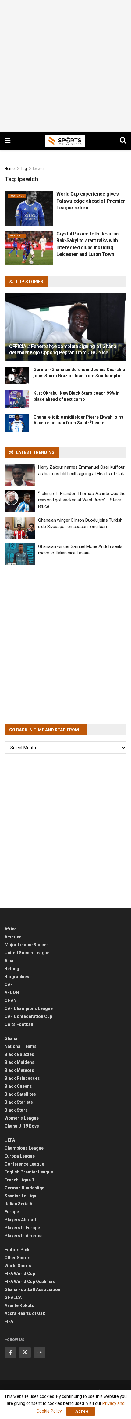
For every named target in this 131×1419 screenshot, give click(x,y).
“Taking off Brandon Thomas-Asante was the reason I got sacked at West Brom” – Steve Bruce (82, 500)
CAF (9, 984)
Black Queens (18, 1086)
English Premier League (29, 1171)
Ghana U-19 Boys (22, 1126)
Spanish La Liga (20, 1195)
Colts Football (19, 1024)
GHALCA (13, 1297)
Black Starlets (19, 1102)
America (13, 936)
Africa (11, 928)
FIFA (9, 1321)
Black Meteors (19, 1070)
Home (10, 169)
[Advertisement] (65, 66)
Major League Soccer (26, 944)
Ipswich (39, 169)
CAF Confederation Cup (28, 1016)
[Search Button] (123, 141)
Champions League (24, 1148)
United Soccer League (27, 952)
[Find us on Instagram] (39, 1352)
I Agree (81, 1411)
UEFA (10, 1140)
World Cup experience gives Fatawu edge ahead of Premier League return (90, 201)
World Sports (18, 1265)
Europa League (20, 1156)
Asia (9, 960)
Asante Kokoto (19, 1305)
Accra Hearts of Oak (25, 1313)
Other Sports (17, 1257)
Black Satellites (20, 1094)
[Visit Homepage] (65, 141)
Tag (24, 169)
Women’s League (22, 1118)
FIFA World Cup (20, 1273)
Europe (12, 1211)
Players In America (24, 1235)
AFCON (12, 992)
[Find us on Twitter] (25, 1352)
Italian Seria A (18, 1203)
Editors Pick (17, 1249)
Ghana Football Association (32, 1289)
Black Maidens (19, 1062)
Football (16, 195)
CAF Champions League (29, 1008)
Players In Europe (22, 1227)
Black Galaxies (19, 1054)
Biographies (17, 976)
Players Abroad (20, 1219)
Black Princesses (22, 1078)
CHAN (10, 1000)
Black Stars (16, 1110)
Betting (12, 968)
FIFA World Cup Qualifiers (30, 1281)
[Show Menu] (7, 141)
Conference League (24, 1164)
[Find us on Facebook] (10, 1352)
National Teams (21, 1046)
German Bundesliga (24, 1187)
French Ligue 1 (19, 1179)
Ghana (11, 1038)
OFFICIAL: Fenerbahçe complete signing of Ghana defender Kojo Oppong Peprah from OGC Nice (62, 349)
